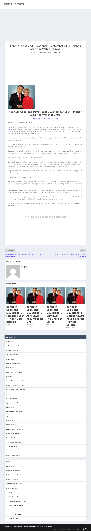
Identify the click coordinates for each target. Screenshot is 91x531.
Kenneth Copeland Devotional (50, 52)
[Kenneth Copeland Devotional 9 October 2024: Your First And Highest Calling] (75, 295)
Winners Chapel (11, 451)
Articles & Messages (12, 355)
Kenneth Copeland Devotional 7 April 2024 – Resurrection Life (34, 314)
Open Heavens (10, 407)
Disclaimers (66, 529)
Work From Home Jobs (13, 455)
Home (8, 462)
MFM (7, 394)
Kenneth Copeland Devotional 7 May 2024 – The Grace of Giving (54, 314)
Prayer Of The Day (11, 425)
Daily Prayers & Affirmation (14, 372)
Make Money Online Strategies (15, 389)
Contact (59, 529)
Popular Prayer (10, 420)
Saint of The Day (11, 438)
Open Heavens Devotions (14, 416)
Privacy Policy (75, 529)
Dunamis (9, 376)
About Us (54, 529)
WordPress (49, 526)
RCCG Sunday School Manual (15, 429)
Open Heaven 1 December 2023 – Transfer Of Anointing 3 (21, 526)
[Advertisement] (45, 24)
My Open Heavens (11, 398)
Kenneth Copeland (12, 479)
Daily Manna (10, 368)
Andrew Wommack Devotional (15, 346)
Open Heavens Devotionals (14, 411)
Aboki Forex (10, 341)
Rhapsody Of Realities (13, 433)
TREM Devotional (11, 446)
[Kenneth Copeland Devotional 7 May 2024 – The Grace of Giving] (55, 295)
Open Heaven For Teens (13, 403)
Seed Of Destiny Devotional (14, 442)
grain (10, 129)
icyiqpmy (24, 267)
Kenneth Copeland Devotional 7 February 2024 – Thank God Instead (15, 314)
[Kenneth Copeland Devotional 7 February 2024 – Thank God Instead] (15, 295)
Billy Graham (10, 359)
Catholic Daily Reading (13, 363)
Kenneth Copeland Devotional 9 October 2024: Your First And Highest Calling (75, 315)
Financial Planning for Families (15, 381)
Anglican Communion (12, 350)
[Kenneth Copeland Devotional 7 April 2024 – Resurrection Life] (35, 295)
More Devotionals (11, 488)
